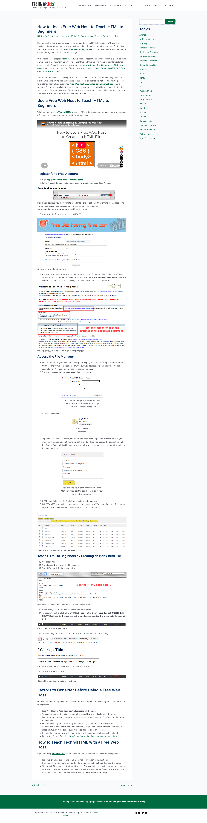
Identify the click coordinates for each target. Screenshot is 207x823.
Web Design (144, 134)
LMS (141, 82)
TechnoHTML (68, 59)
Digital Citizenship (147, 65)
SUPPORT (99, 5)
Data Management (147, 56)
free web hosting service (80, 49)
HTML (40, 36)
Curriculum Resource (148, 52)
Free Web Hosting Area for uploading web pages (93, 84)
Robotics (143, 108)
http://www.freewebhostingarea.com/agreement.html (93, 736)
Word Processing (147, 138)
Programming (145, 99)
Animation (144, 35)
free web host (87, 36)
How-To (143, 73)
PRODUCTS (83, 5)
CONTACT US (131, 5)
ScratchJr (143, 116)
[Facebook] (136, 813)
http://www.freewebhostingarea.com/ (65, 180)
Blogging (143, 43)
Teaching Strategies (148, 125)
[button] (90, 5)
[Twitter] (143, 813)
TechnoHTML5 (101, 36)
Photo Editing (145, 91)
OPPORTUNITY (150, 5)
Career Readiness (147, 48)
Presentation (145, 95)
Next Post (126, 785)
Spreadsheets (145, 121)
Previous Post (39, 785)
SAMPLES (114, 5)
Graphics (143, 69)
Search (170, 21)
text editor (113, 36)
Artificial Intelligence (148, 39)
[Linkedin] (146, 813)
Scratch (142, 112)
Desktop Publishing (148, 60)
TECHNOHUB (167, 5)
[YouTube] (139, 813)
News (141, 86)
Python (142, 104)
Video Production (147, 129)
